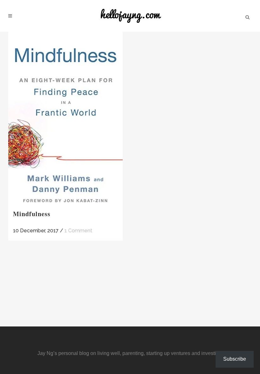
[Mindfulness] (65, 117)
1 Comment (78, 231)
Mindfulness (31, 213)
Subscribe (234, 359)
